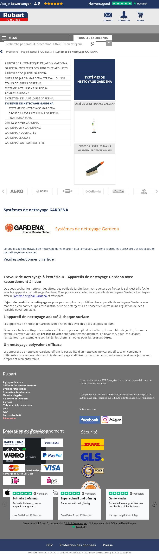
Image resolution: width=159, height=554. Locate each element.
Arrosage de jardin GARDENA (26, 73)
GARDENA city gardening (23, 127)
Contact (7, 402)
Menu (13, 38)
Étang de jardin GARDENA (23, 83)
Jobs (5, 408)
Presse (108, 545)
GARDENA (46, 51)
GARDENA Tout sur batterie (25, 142)
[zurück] (3, 191)
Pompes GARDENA (17, 93)
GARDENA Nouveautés (20, 132)
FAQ (5, 411)
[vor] (157, 191)
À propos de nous (13, 382)
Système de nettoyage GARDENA (32, 108)
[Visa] (52, 471)
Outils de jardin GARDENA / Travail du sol (35, 78)
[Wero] (14, 458)
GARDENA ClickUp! (17, 137)
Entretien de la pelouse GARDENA (29, 98)
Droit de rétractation (15, 388)
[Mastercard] (14, 471)
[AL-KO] (14, 191)
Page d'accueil (29, 51)
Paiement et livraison (15, 398)
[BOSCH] (40, 191)
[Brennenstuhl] (65, 191)
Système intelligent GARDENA (26, 88)
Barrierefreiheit (12, 415)
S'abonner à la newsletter (17, 405)
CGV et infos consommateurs (19, 385)
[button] (108, 15)
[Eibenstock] (141, 191)
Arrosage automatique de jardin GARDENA (36, 63)
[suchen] (93, 44)
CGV (49, 545)
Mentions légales (12, 395)
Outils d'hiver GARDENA (22, 122)
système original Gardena (30, 296)
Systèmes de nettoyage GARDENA (76, 51)
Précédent (12, 51)
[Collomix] (91, 191)
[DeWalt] (116, 191)
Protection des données (16, 392)
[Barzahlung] (14, 446)
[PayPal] (52, 458)
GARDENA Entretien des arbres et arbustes (36, 68)
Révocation (9, 418)
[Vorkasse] (52, 446)
